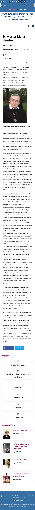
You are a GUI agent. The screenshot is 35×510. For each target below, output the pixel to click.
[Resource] (1, 2)
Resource (5, 2)
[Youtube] (19, 1)
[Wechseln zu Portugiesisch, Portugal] (17, 9)
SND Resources (18, 418)
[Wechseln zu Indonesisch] (24, 9)
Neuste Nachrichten (18, 365)
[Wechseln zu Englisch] (10, 9)
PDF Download (9, 55)
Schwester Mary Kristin (20, 430)
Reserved (14, 2)
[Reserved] (10, 2)
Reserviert (18, 407)
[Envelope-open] (21, 1)
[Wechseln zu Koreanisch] (21, 9)
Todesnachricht (18, 397)
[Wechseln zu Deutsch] (14, 9)
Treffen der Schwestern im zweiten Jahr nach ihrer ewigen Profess (21, 446)
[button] (28, 26)
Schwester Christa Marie (22, 460)
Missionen (18, 387)
